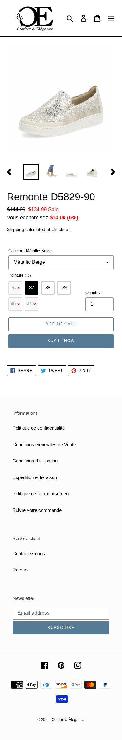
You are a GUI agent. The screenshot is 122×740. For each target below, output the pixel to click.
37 (31, 287)
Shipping (15, 229)
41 (31, 303)
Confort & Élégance (68, 719)
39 (64, 287)
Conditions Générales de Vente (44, 444)
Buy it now (61, 340)
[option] (31, 172)
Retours (21, 569)
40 (15, 303)
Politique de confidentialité (39, 427)
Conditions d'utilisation (35, 460)
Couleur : (30, 250)
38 (47, 287)
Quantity (93, 292)
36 (15, 287)
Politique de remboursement (41, 493)
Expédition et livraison (35, 477)
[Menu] (111, 18)
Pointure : (20, 275)
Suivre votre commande (37, 510)
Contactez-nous (29, 553)
